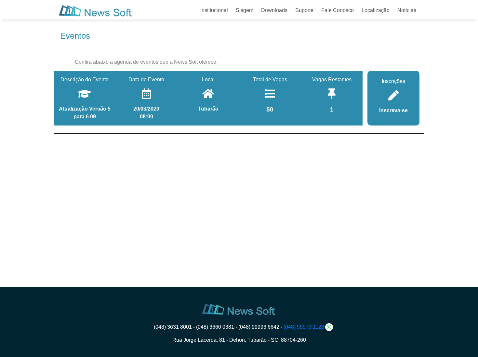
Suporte (304, 10)
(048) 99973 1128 (304, 327)
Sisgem (244, 10)
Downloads (274, 10)
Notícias (406, 10)
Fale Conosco (337, 10)
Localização (376, 10)
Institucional (214, 10)
